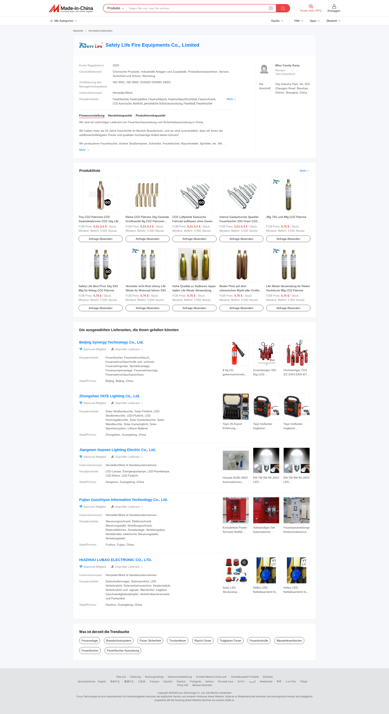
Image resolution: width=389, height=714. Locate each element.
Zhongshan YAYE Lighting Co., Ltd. (109, 396)
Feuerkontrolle (259, 640)
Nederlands (266, 681)
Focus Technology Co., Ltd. (190, 692)
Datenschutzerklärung (180, 676)
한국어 (241, 681)
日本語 (141, 681)
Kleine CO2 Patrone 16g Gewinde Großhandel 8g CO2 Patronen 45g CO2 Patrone (147, 221)
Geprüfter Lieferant (129, 349)
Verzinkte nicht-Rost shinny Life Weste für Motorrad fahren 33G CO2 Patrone (146, 290)
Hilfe (297, 20)
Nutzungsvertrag (154, 676)
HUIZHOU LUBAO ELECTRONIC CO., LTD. (115, 560)
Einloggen (334, 10)
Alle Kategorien (64, 20)
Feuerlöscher (89, 650)
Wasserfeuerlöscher (289, 640)
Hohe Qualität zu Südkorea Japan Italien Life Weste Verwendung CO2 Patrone (194, 290)
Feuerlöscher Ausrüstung (123, 650)
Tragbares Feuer (230, 640)
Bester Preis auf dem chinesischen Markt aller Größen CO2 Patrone (240, 290)
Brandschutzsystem (118, 640)
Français (154, 681)
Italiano (209, 681)
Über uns (121, 676)
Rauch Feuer (202, 640)
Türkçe (303, 681)
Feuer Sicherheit (150, 640)
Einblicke (268, 676)
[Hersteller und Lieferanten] (71, 8)
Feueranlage (89, 640)
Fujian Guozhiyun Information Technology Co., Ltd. (123, 500)
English (102, 681)
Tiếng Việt (182, 685)
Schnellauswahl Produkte (245, 676)
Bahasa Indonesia (202, 685)
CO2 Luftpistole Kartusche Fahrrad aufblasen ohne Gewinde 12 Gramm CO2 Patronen (194, 221)
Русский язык (225, 681)
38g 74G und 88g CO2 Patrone (286, 217)
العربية (252, 681)
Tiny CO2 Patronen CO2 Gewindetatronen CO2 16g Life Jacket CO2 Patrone (99, 221)
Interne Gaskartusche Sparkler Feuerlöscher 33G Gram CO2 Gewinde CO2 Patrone (239, 221)
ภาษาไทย (290, 681)
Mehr (230, 99)
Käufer (275, 20)
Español (168, 681)
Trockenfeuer (177, 640)
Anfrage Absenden (100, 238)
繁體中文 (129, 681)
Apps (313, 20)
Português (195, 681)
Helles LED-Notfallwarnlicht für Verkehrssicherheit (265, 592)
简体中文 (115, 681)
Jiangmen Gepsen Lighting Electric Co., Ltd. (117, 450)
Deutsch (181, 681)
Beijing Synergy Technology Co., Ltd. (111, 342)
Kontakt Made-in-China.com (211, 676)
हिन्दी (279, 681)
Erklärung (135, 676)
